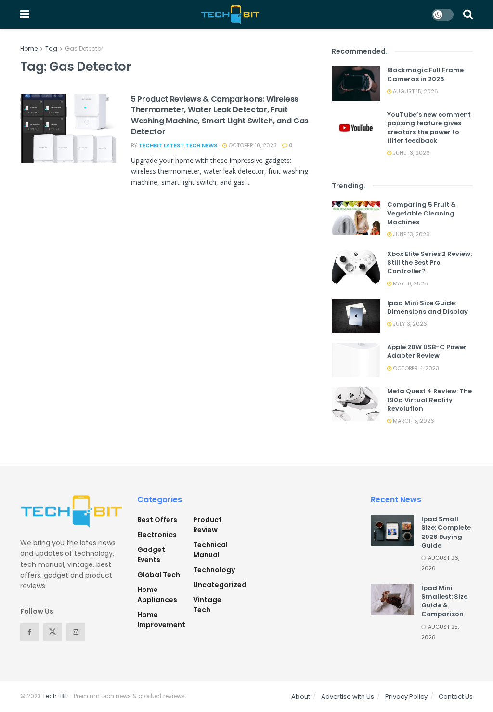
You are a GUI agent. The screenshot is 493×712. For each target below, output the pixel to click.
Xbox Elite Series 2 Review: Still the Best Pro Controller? (429, 262)
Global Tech (158, 574)
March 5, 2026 (412, 421)
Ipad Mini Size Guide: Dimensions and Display (427, 307)
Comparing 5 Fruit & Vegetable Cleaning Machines (421, 213)
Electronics (157, 534)
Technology (214, 570)
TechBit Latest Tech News (178, 145)
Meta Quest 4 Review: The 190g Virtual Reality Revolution (429, 400)
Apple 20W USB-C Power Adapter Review (427, 351)
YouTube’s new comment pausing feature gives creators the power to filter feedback (429, 128)
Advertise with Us (347, 696)
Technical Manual (210, 550)
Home (29, 48)
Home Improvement (161, 620)
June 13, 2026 (410, 153)
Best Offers (157, 519)
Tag (51, 48)
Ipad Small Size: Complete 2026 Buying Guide (446, 532)
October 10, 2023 (252, 145)
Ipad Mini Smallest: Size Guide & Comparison (444, 601)
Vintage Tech (207, 605)
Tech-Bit (54, 696)
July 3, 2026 (409, 324)
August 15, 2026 (414, 91)
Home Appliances (157, 595)
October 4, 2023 (415, 368)
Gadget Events (151, 554)
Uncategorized (219, 585)
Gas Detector (84, 48)
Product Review (207, 525)
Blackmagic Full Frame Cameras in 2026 (425, 74)
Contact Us (456, 696)
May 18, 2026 (409, 283)
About (300, 696)
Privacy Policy (406, 696)
